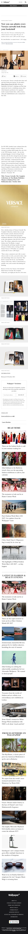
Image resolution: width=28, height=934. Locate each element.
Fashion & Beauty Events (6, 20)
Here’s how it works (9, 43)
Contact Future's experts (14, 903)
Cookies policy (14, 910)
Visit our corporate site (17, 928)
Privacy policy (14, 907)
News (25, 39)
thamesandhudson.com (7, 416)
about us (14, 900)
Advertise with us (14, 912)
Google (8, 154)
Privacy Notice (20, 400)
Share (5, 76)
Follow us (17, 76)
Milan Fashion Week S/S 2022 (9, 84)
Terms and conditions (14, 905)
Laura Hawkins (6, 39)
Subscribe (20, 2)
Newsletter (24, 76)
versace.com (4, 413)
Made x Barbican (13, 5)
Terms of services (18, 399)
